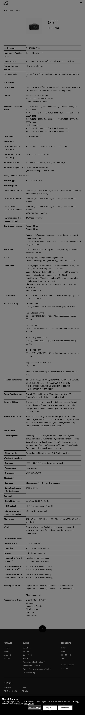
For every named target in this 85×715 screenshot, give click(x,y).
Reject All (49, 708)
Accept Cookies (65, 708)
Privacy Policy (29, 704)
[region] (42, 705)
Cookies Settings (34, 708)
